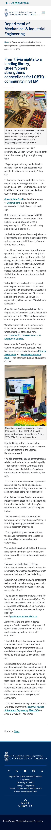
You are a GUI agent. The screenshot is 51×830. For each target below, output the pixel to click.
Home (6, 42)
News (16, 731)
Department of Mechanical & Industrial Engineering (24, 28)
